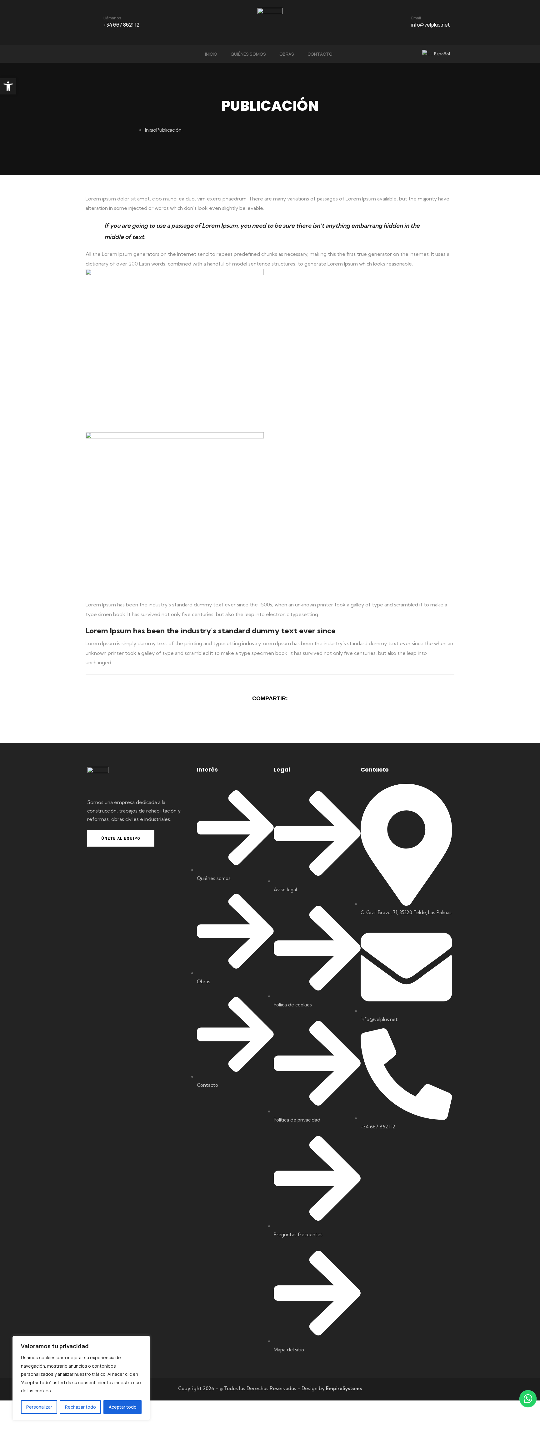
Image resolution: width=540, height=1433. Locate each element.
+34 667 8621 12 (121, 24)
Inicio (211, 54)
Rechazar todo (80, 1407)
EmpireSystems (344, 1388)
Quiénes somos (248, 54)
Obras (286, 54)
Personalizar (39, 1407)
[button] (8, 86)
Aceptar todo (123, 1407)
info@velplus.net (430, 24)
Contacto (320, 54)
